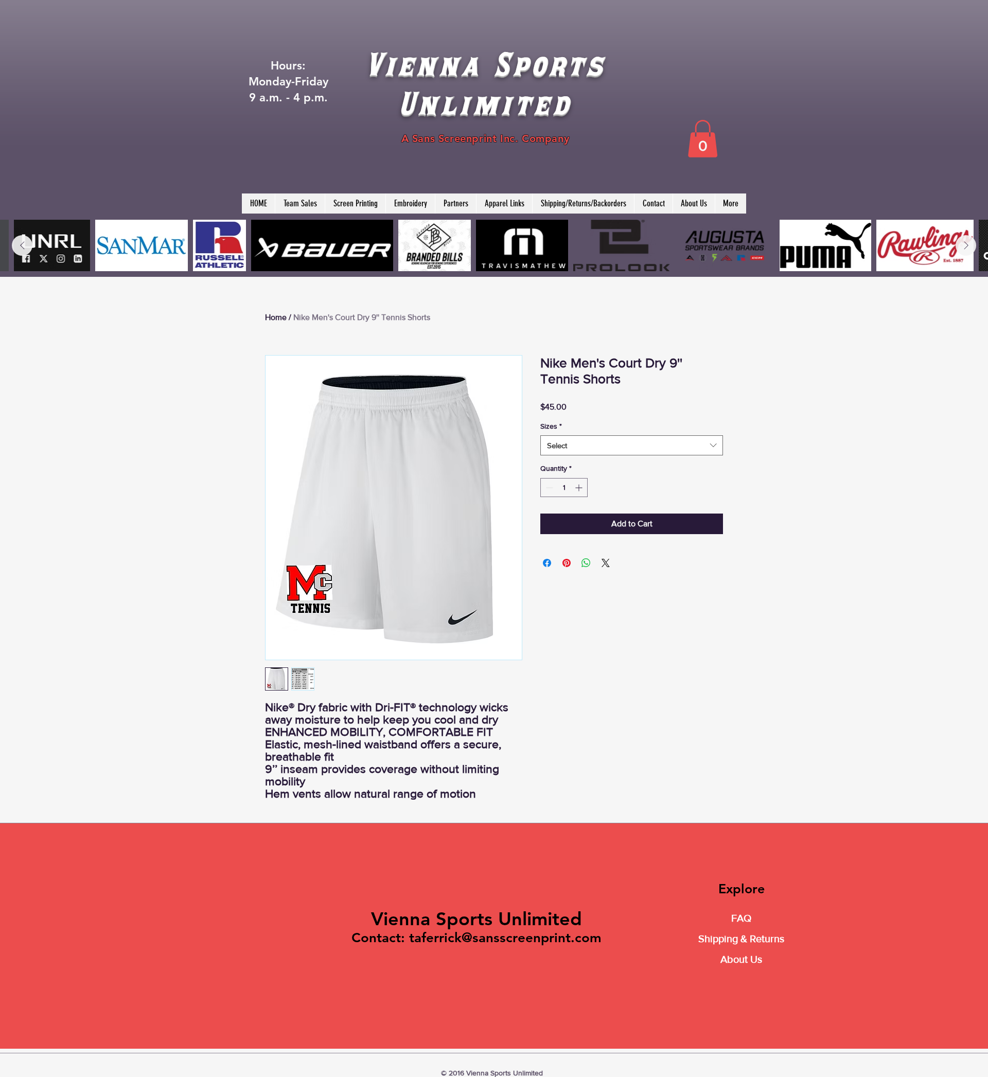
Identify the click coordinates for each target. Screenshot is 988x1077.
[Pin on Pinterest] (566, 563)
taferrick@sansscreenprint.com (505, 938)
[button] (702, 138)
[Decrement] (548, 488)
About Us (741, 959)
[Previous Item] (22, 245)
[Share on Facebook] (547, 563)
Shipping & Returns (741, 938)
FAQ (741, 918)
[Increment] (579, 488)
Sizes (551, 426)
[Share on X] (605, 563)
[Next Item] (966, 245)
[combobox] (631, 445)
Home (276, 317)
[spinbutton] (564, 488)
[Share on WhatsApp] (586, 563)
